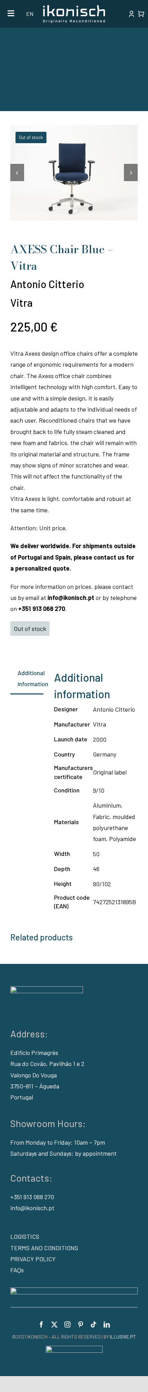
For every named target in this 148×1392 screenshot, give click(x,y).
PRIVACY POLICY (33, 1259)
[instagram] (67, 1324)
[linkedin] (107, 1324)
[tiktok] (94, 1324)
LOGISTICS (24, 1236)
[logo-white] (74, 8)
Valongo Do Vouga (33, 1075)
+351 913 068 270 (32, 1197)
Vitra (21, 302)
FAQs (17, 1270)
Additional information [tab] (30, 678)
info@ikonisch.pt (32, 1208)
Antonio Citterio (47, 284)
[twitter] (54, 1324)
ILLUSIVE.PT (123, 1337)
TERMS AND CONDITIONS (44, 1248)
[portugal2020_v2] (74, 1290)
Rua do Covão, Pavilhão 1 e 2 (47, 1063)
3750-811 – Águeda (34, 1086)
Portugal (21, 1097)
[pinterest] (80, 1324)
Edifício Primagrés (34, 1052)
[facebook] (41, 1324)
